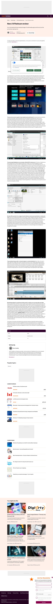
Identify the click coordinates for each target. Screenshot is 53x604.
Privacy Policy (16, 593)
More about (11, 357)
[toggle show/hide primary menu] (51, 16)
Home (8, 20)
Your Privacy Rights (16, 70)
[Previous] (9, 57)
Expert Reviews (5, 16)
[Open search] (48, 16)
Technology (13, 20)
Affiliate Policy (4, 595)
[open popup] (43, 65)
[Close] (41, 62)
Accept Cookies (37, 70)
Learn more (14, 42)
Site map (9, 593)
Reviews (9, 366)
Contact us (3, 593)
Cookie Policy (17, 67)
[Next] (44, 57)
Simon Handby (12, 33)
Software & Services (20, 20)
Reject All (30, 70)
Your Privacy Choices (24, 593)
